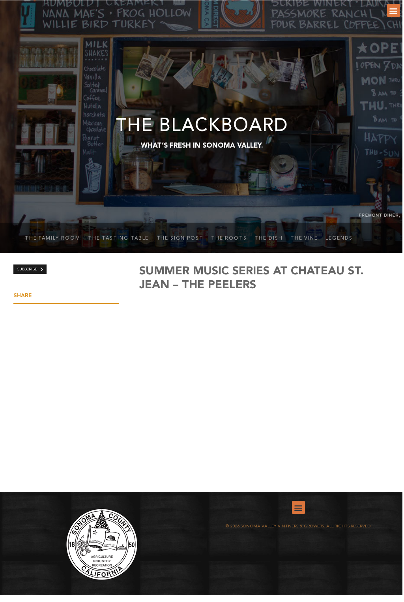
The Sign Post (180, 238)
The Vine (304, 238)
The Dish (268, 238)
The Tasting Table (118, 238)
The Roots (229, 238)
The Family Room (52, 238)
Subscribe (27, 269)
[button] (393, 10)
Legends (338, 238)
